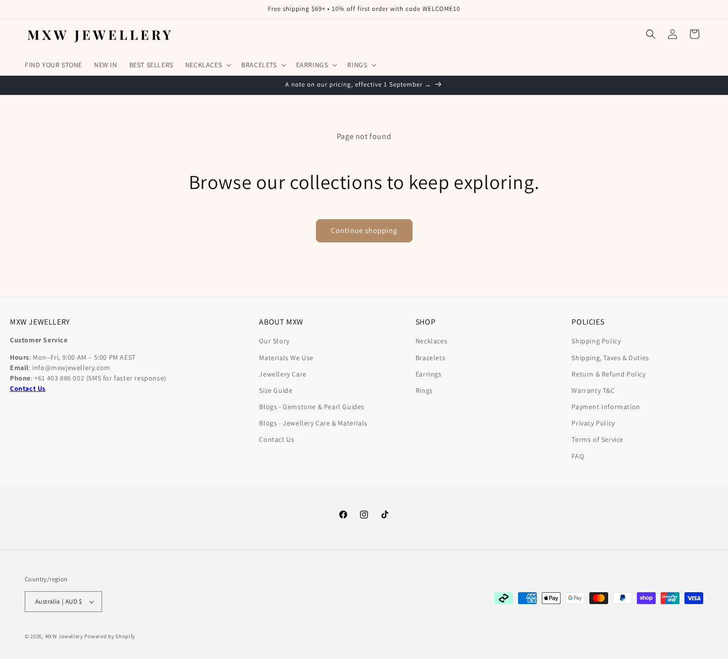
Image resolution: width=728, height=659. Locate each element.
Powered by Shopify (109, 636)
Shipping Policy (596, 340)
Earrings (429, 374)
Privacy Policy (593, 423)
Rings (424, 390)
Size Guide (275, 390)
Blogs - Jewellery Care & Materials (313, 423)
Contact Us (276, 439)
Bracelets (430, 357)
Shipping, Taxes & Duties (610, 357)
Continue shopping (364, 230)
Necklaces (431, 340)
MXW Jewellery (64, 636)
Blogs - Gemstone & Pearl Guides (311, 406)
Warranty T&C (593, 390)
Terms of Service (598, 439)
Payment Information (606, 406)
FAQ (578, 456)
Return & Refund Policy (608, 374)
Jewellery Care (282, 374)
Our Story (274, 340)
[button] (207, 64)
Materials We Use (286, 357)
